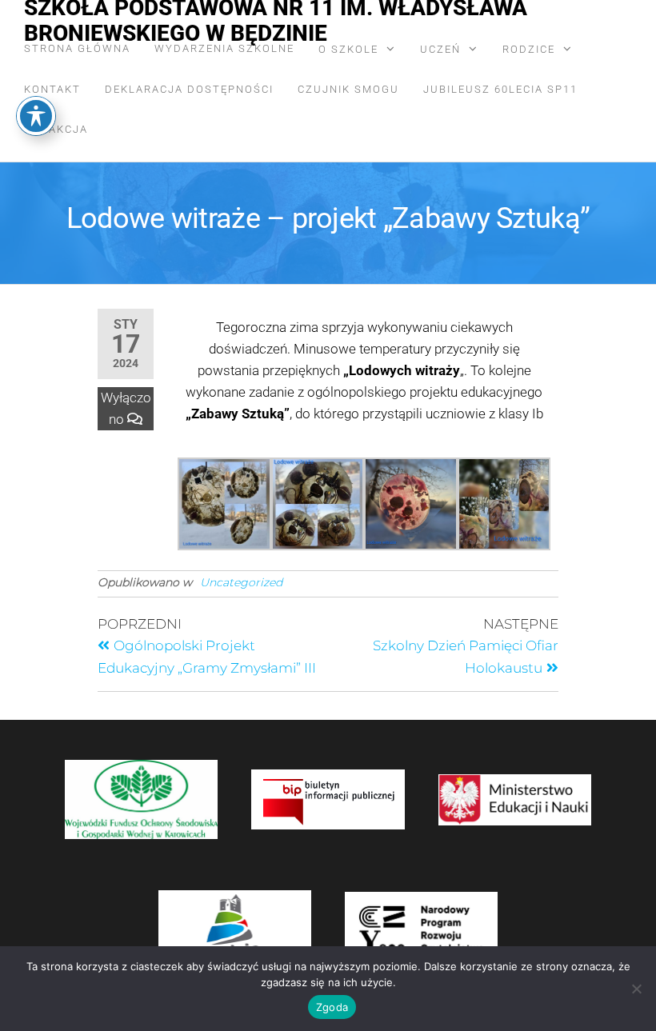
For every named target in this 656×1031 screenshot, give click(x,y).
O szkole (348, 49)
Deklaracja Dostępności (189, 89)
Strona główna (77, 48)
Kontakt (52, 89)
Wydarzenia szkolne (224, 48)
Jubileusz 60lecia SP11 (500, 89)
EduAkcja (56, 129)
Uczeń (440, 49)
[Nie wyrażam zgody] (636, 989)
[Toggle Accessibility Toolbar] (36, 116)
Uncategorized (241, 582)
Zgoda (332, 1007)
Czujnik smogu (348, 89)
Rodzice (528, 49)
